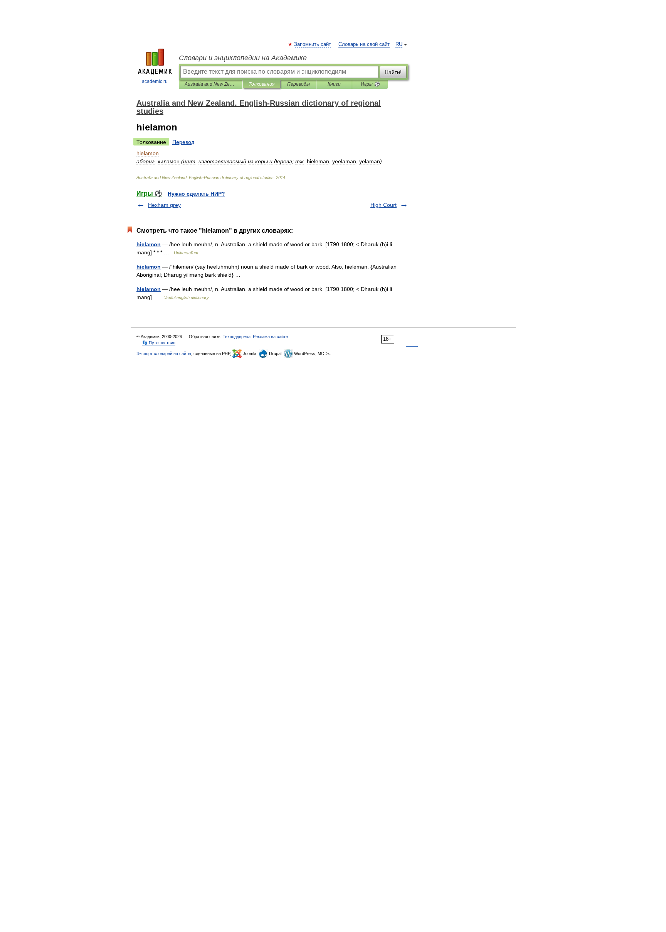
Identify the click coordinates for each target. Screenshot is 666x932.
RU (398, 44)
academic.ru (155, 81)
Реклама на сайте (270, 336)
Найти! (393, 72)
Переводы (298, 84)
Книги (334, 84)
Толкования (261, 84)
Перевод (183, 142)
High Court (383, 205)
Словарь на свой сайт (364, 44)
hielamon (148, 244)
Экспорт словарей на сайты (163, 353)
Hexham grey (164, 205)
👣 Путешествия (158, 342)
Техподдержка (237, 336)
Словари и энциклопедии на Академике (243, 58)
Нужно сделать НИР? (196, 194)
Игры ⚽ (370, 84)
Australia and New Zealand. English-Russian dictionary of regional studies (211, 84)
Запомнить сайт (313, 44)
